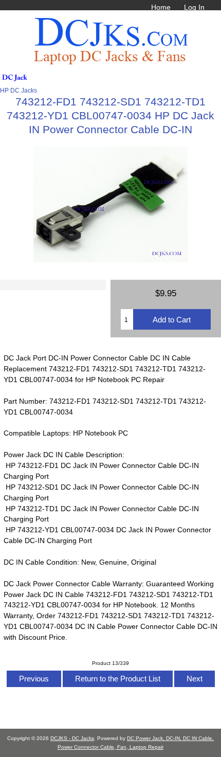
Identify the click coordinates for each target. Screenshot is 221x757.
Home (161, 7)
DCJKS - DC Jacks (72, 738)
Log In (194, 7)
